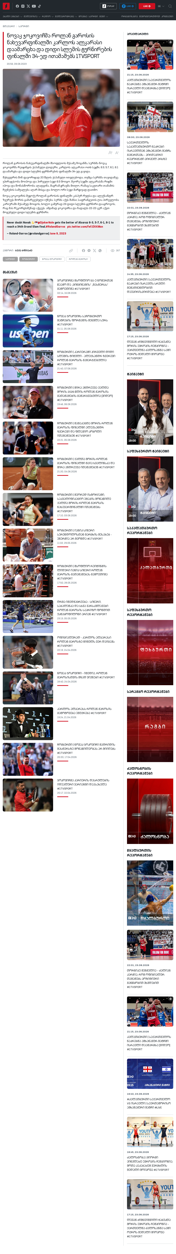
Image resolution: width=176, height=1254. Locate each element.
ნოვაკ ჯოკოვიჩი (52, 259)
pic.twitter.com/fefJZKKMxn (85, 227)
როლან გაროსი (78, 259)
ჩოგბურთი (28, 259)
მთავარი (9, 26)
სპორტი (24, 26)
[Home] (6, 6)
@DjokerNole (46, 222)
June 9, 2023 (58, 233)
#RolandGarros (55, 227)
